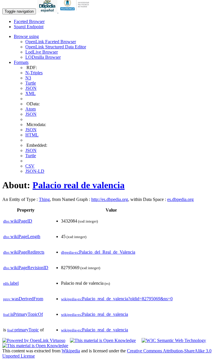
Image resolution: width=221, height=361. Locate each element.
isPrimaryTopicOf (23, 314)
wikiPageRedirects (23, 252)
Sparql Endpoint (28, 26)
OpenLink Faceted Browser (50, 41)
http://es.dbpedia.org (109, 199)
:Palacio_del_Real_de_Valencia (98, 252)
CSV (30, 166)
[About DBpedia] (47, 11)
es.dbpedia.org (180, 199)
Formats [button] (21, 62)
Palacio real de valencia (79, 185)
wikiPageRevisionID (25, 267)
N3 (28, 77)
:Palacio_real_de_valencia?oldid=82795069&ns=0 (117, 298)
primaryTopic (23, 329)
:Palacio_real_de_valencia (94, 314)
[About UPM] (75, 11)
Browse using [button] (26, 36)
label (11, 283)
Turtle (30, 83)
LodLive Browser (41, 52)
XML (30, 93)
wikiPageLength (21, 236)
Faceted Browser (29, 21)
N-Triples (34, 72)
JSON (31, 88)
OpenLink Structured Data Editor (55, 46)
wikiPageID (17, 221)
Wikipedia (71, 350)
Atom (30, 109)
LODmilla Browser (43, 57)
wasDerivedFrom (23, 298)
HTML (32, 134)
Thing (44, 199)
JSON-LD (34, 171)
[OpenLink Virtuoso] (33, 340)
